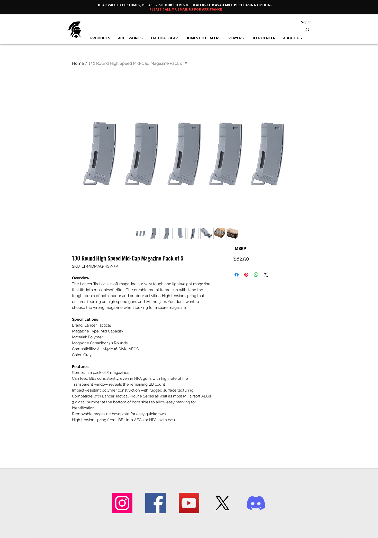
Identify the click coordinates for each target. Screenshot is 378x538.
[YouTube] (189, 503)
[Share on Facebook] (236, 275)
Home (78, 63)
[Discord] (256, 503)
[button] (100, 38)
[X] (222, 503)
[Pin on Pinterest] (246, 275)
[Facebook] (155, 503)
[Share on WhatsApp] (256, 275)
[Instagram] (122, 503)
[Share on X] (266, 275)
